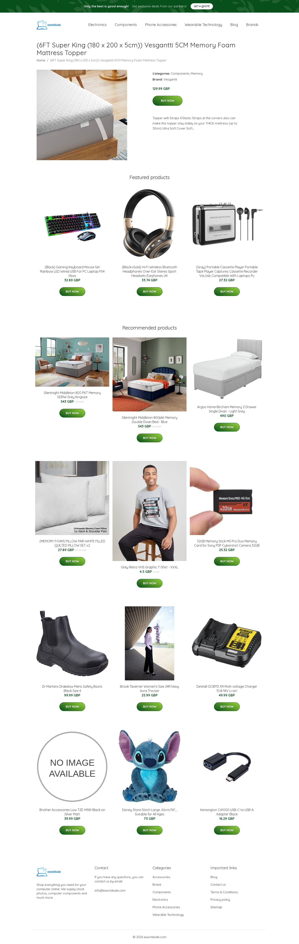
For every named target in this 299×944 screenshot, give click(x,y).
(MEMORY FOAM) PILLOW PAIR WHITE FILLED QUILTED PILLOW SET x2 (72, 543)
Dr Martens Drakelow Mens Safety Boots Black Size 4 (72, 688)
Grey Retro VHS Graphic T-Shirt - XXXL (149, 567)
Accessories (161, 877)
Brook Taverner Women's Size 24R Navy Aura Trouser (149, 688)
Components (126, 24)
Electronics (97, 24)
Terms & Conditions (224, 892)
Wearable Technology (168, 915)
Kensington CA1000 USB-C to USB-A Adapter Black (227, 812)
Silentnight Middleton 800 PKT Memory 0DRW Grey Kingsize (72, 395)
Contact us (218, 884)
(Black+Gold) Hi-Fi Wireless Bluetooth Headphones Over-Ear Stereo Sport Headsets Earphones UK (149, 271)
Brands (252, 24)
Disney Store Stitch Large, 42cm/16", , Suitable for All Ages (149, 812)
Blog (234, 24)
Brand (157, 884)
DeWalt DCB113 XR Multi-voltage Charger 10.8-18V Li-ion (226, 688)
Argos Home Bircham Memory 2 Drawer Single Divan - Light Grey (226, 409)
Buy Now (167, 100)
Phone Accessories (166, 907)
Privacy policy (220, 900)
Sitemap (216, 907)
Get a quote (202, 6)
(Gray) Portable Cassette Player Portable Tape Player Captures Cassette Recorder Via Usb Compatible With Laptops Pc (227, 271)
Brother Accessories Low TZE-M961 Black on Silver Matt (72, 812)
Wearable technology (203, 24)
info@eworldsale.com (110, 890)
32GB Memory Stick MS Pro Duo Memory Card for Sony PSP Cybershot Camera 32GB (227, 543)
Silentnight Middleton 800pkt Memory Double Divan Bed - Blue (149, 419)
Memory (197, 73)
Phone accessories (161, 24)
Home (41, 60)
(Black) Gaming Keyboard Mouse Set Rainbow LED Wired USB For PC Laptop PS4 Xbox (72, 271)
